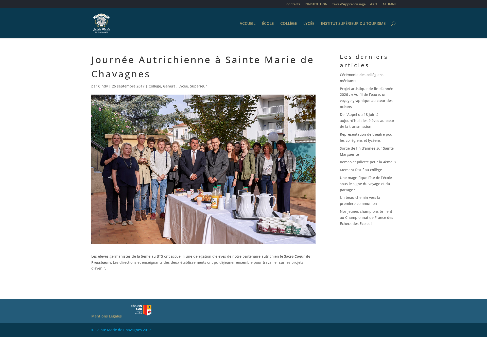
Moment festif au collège (361, 169)
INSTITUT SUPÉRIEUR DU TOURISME (353, 24)
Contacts (293, 4)
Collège (155, 86)
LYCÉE (308, 24)
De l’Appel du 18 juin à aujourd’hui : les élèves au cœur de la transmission (367, 120)
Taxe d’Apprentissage (349, 4)
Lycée (183, 86)
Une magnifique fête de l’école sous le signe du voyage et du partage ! (366, 183)
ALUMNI (389, 4)
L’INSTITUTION (316, 4)
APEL (374, 4)
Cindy (103, 86)
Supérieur (198, 86)
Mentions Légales (106, 316)
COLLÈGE (288, 24)
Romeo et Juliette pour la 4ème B (368, 161)
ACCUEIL (247, 24)
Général (170, 86)
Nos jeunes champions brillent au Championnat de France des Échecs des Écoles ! (366, 217)
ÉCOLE (268, 24)
